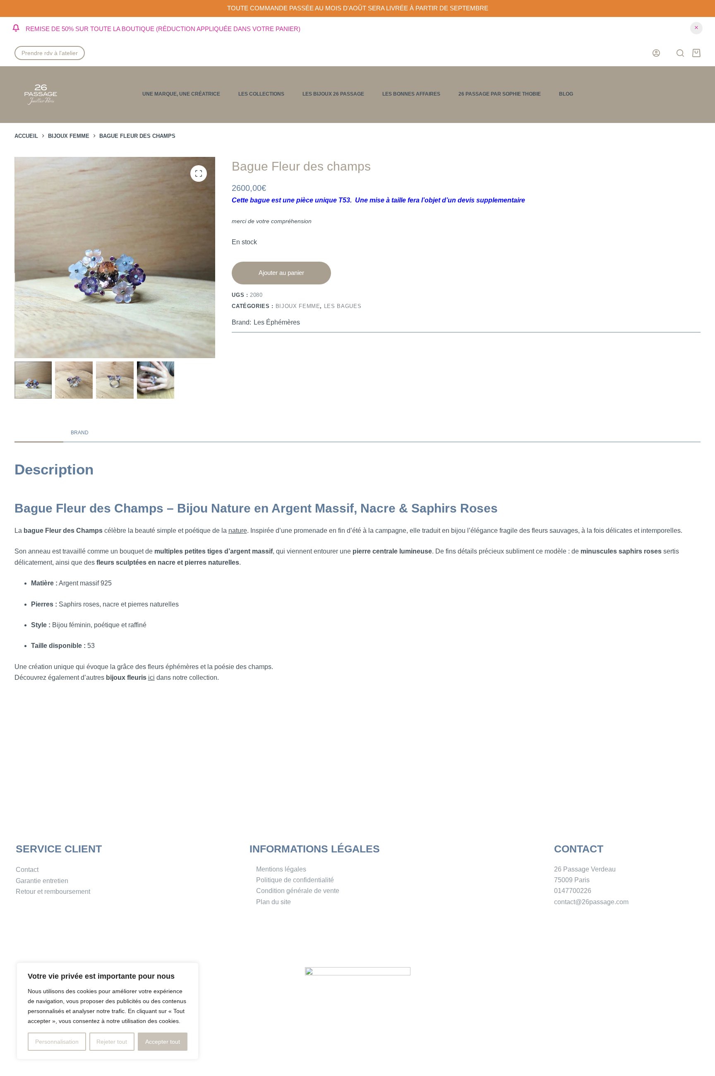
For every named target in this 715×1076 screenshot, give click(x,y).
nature (237, 530)
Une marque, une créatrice (181, 94)
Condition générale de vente (297, 890)
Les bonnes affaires (411, 94)
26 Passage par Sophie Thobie (499, 94)
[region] (108, 1011)
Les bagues (343, 306)
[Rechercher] (680, 53)
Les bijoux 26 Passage (333, 94)
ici (151, 677)
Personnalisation (57, 1041)
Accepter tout (162, 1041)
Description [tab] (39, 433)
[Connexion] (656, 53)
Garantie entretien (42, 880)
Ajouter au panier (281, 272)
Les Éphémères (277, 322)
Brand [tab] (80, 433)
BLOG (566, 94)
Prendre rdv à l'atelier (50, 53)
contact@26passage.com (591, 901)
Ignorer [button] (696, 28)
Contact (27, 869)
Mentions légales (281, 869)
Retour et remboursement (53, 891)
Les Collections (261, 94)
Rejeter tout (111, 1041)
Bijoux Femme (298, 306)
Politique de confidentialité (295, 879)
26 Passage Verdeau (585, 869)
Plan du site (273, 901)
